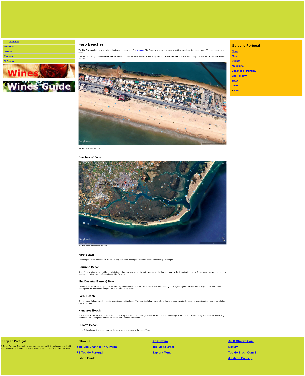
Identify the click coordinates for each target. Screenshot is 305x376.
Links (235, 85)
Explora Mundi (162, 352)
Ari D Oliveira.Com (241, 341)
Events (236, 61)
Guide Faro (14, 42)
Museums (238, 66)
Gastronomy (239, 75)
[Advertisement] (74, 19)
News (235, 51)
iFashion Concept (240, 358)
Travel (235, 80)
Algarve (140, 50)
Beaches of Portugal (244, 70)
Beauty (233, 346)
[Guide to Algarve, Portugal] (152, 145)
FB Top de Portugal (90, 352)
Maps (235, 56)
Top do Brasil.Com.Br (243, 352)
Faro (236, 90)
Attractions (9, 46)
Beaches (8, 51)
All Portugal (9, 61)
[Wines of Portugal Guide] (39, 77)
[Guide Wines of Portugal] (39, 93)
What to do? (9, 56)
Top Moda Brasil (163, 346)
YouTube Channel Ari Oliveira (97, 346)
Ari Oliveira (160, 341)
